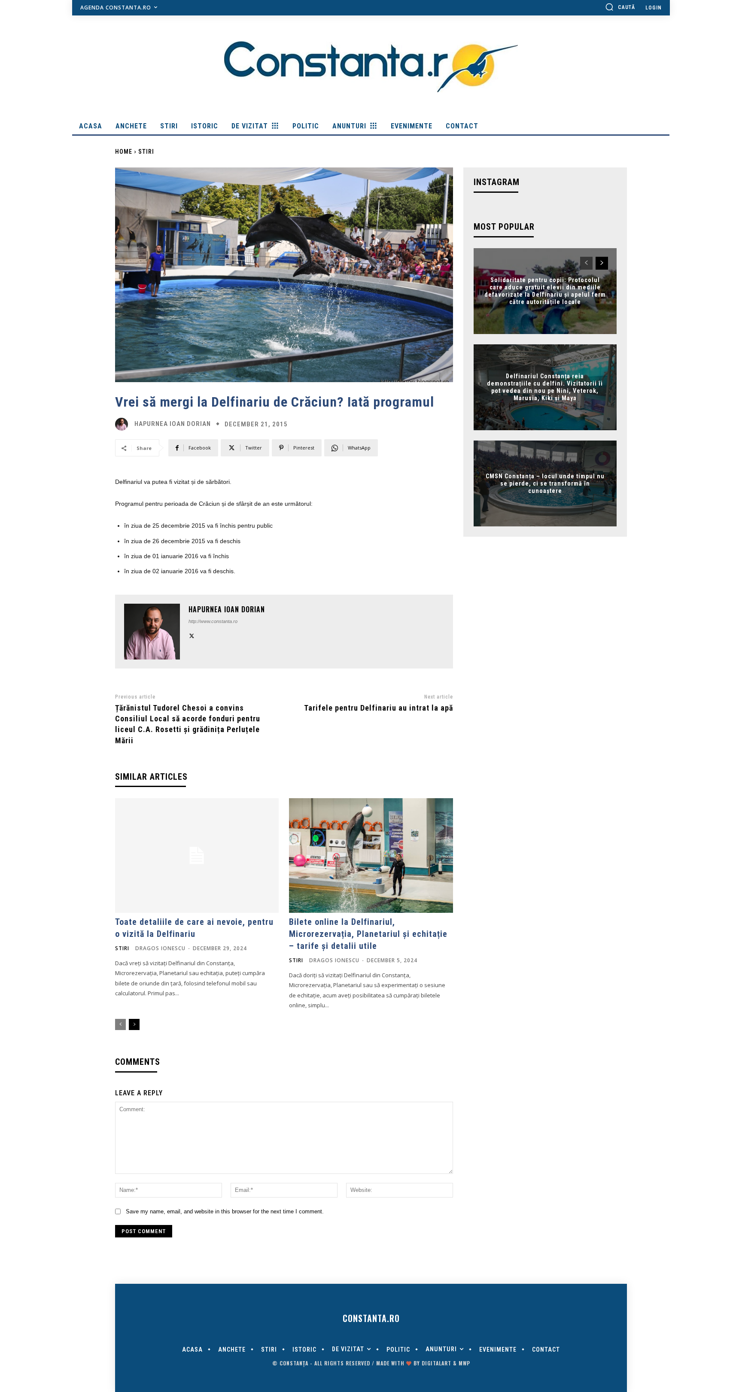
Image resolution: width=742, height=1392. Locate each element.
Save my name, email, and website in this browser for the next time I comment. (225, 1211)
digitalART (436, 1363)
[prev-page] (120, 1024)
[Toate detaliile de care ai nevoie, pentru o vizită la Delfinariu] (197, 855)
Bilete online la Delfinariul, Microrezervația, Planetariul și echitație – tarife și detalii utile (368, 934)
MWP (464, 1363)
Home (123, 151)
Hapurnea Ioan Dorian (172, 424)
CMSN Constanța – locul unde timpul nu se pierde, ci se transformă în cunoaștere (545, 483)
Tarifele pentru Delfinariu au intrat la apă (378, 707)
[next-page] (134, 1024)
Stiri (146, 151)
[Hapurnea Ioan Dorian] (123, 424)
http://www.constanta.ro (213, 621)
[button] (620, 7)
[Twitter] (192, 635)
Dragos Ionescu (160, 948)
